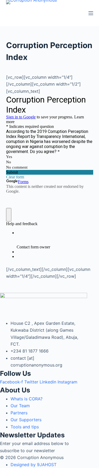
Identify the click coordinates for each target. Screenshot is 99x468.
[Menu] (90, 13)
